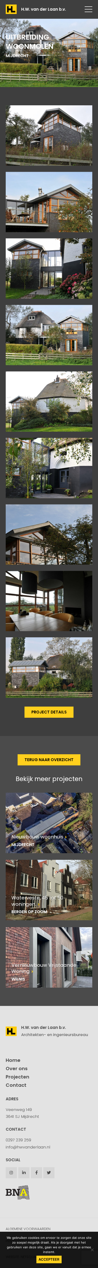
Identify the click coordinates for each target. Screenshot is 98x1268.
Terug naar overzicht (49, 760)
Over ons (17, 1068)
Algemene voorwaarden (28, 1228)
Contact (16, 1085)
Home (13, 1060)
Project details (49, 712)
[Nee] (92, 1249)
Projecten (17, 1077)
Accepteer (49, 1259)
